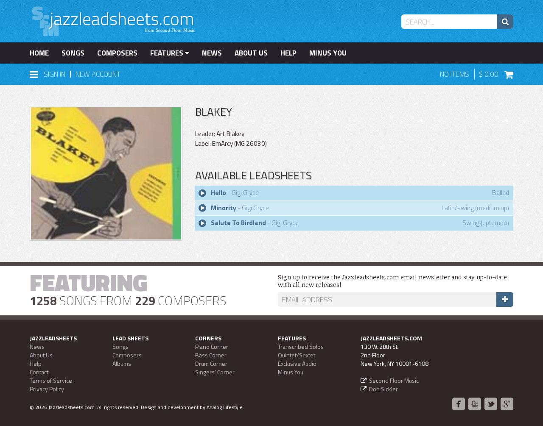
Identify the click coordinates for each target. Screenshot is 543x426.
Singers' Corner (215, 372)
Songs (73, 52)
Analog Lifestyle (225, 407)
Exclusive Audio (297, 363)
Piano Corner (211, 346)
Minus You (328, 52)
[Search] (505, 21)
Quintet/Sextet (296, 355)
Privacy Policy (47, 388)
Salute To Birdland (238, 223)
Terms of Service (51, 380)
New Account (98, 74)
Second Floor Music (394, 380)
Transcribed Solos (301, 346)
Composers (117, 52)
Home (39, 52)
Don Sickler (383, 388)
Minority (223, 208)
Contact (39, 372)
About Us (251, 52)
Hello (218, 193)
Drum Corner (211, 363)
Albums (121, 363)
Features (167, 52)
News (212, 52)
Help (288, 52)
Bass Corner (211, 355)
